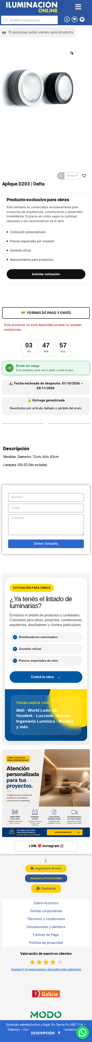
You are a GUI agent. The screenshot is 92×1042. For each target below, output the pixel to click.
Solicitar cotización (46, 274)
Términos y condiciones (46, 919)
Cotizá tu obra (46, 677)
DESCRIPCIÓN (43, 1033)
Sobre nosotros (46, 903)
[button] (69, 175)
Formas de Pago (46, 935)
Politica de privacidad (46, 942)
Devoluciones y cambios (46, 927)
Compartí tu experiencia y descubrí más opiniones (46, 969)
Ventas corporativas (46, 911)
